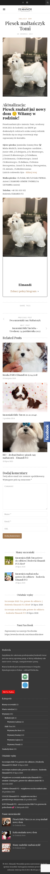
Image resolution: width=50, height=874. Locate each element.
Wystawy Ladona (14, 722)
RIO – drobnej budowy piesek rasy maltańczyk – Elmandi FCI (19, 456)
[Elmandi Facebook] (23, 2)
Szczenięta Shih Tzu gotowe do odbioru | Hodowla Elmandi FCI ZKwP (30, 560)
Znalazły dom (25, 19)
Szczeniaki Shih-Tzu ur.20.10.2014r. (20, 414)
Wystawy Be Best (14, 730)
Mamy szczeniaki (9, 704)
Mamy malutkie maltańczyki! (26, 844)
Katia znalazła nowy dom (25, 832)
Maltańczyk (9, 718)
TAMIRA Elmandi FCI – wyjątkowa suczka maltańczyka (24, 788)
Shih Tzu (8, 726)
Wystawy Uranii (13, 744)
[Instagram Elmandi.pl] (27, 2)
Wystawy (5, 714)
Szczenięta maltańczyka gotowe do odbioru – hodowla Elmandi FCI (30, 576)
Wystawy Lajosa (13, 740)
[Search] (47, 2)
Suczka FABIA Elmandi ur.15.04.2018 (20, 375)
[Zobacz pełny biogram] (38, 291)
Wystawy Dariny (14, 735)
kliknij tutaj (31, 172)
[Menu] (4, 9)
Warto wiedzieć (8, 709)
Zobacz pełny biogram (23, 291)
